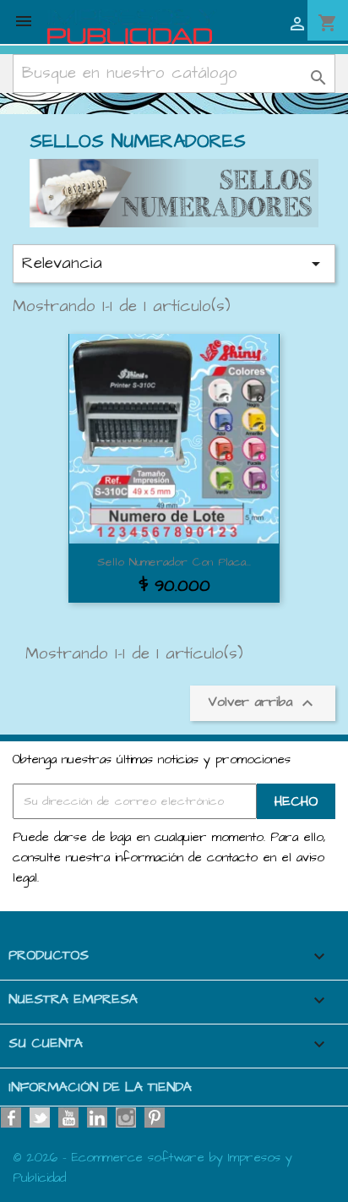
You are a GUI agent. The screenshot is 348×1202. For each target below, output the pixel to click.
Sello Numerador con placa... (174, 562)
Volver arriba (263, 703)
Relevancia (174, 263)
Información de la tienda (100, 1087)
